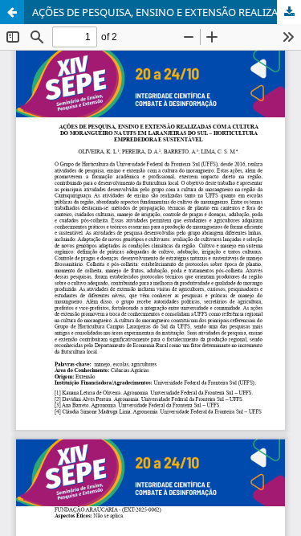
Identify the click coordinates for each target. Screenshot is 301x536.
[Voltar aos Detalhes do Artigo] (12, 12)
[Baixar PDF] (289, 12)
